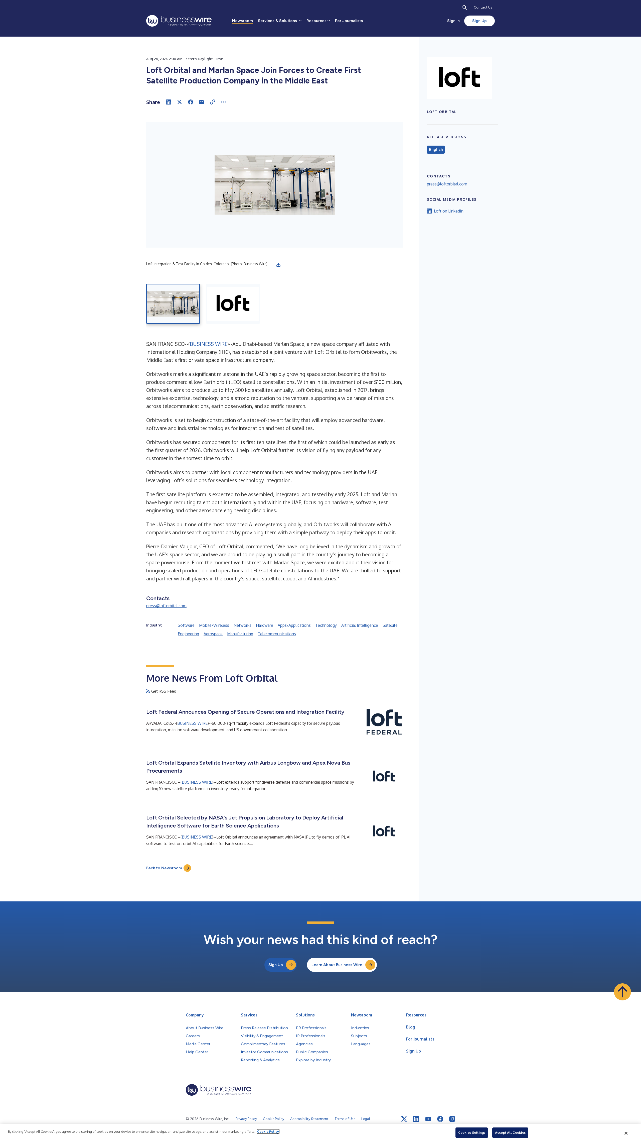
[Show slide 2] (233, 304)
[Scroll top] (622, 991)
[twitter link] (404, 1119)
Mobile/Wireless (214, 625)
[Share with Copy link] (213, 102)
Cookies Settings (471, 1132)
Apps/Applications (294, 625)
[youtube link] (428, 1119)
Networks (242, 625)
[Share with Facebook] (191, 102)
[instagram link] (452, 1119)
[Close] (626, 1133)
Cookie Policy (268, 1131)
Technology (326, 625)
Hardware (264, 625)
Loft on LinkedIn (448, 211)
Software (186, 625)
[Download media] (278, 265)
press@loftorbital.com (166, 605)
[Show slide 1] (173, 304)
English (436, 149)
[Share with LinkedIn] (169, 102)
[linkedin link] (416, 1119)
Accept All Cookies (510, 1132)
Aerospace (213, 633)
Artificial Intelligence (359, 625)
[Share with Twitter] (180, 102)
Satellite (390, 625)
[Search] (464, 7)
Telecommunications (277, 633)
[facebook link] (440, 1119)
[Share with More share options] (224, 102)
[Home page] (179, 21)
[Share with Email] (202, 102)
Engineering (188, 633)
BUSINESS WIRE (208, 344)
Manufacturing (240, 633)
